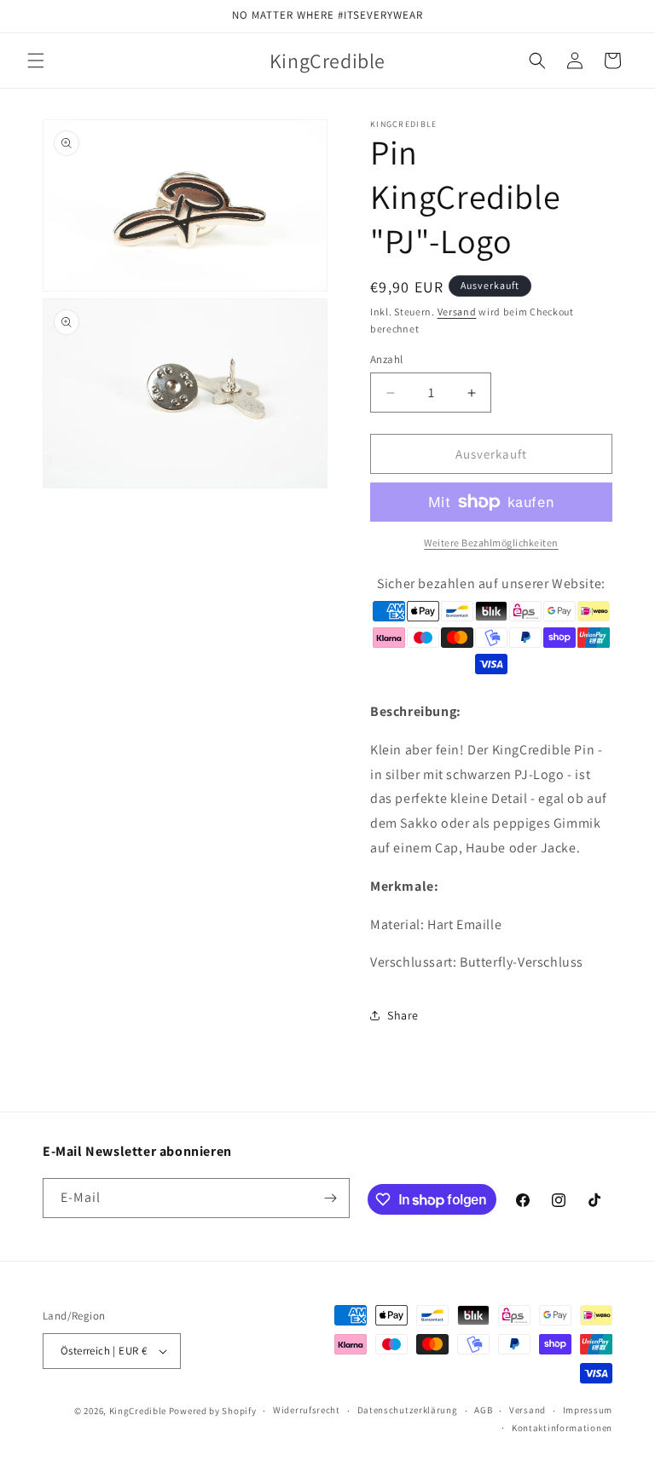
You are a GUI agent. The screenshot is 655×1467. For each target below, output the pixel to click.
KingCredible (137, 1411)
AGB (483, 1410)
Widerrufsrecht (306, 1410)
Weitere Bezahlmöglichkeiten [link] (491, 542)
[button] (36, 60)
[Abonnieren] (330, 1198)
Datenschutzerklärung (407, 1410)
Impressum (587, 1410)
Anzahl (386, 359)
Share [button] (403, 1015)
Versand (457, 311)
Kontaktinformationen (562, 1428)
